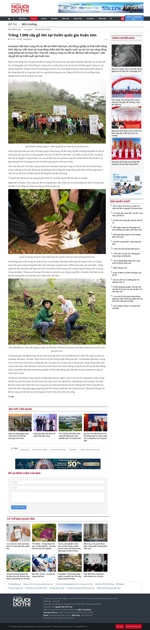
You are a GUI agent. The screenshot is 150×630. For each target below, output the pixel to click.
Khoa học (78, 19)
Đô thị (33, 19)
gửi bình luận (19, 507)
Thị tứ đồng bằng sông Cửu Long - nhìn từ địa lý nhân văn (126, 262)
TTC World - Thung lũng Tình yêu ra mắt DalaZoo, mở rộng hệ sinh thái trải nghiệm (44, 546)
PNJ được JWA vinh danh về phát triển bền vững (44, 434)
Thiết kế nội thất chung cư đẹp (106, 588)
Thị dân (54, 19)
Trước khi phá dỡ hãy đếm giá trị (126, 249)
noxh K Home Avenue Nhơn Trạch (36, 588)
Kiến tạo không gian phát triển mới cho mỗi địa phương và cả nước (18, 435)
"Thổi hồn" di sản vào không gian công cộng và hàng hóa (126, 254)
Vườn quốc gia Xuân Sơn (90, 449)
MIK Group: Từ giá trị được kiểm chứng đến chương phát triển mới (95, 546)
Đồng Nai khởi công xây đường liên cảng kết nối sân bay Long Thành (126, 163)
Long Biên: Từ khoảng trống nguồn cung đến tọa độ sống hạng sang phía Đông (69, 576)
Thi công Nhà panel (14, 584)
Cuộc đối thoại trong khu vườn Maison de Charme (94, 575)
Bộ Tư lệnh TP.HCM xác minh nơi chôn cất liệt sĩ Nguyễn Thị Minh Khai (127, 207)
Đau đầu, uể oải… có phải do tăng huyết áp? (43, 575)
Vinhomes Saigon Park (15, 588)
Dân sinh (22, 19)
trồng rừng (24, 449)
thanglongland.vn (70, 584)
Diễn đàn (102, 19)
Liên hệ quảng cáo (133, 626)
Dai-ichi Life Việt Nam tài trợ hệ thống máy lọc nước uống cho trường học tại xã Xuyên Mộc (95, 437)
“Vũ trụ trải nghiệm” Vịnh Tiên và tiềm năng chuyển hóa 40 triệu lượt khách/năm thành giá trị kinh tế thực (69, 547)
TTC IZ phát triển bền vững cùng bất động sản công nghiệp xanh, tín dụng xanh (70, 435)
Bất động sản (120, 584)
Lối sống (90, 19)
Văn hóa (65, 19)
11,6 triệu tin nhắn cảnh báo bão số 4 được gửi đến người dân (18, 546)
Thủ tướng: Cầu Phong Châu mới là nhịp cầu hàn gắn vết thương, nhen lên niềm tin (126, 102)
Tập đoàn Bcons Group (56, 588)
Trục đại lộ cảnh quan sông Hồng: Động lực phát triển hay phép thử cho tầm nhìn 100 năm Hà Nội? (127, 298)
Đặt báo (120, 626)
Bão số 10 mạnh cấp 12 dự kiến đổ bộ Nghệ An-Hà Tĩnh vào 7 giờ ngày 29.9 (127, 70)
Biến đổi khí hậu (14, 29)
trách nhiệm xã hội (58, 449)
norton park (40, 584)
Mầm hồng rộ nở (120, 268)
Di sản (43, 19)
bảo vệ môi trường (40, 449)
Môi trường (29, 24)
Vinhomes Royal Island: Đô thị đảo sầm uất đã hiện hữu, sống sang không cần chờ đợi (18, 576)
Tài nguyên (28, 29)
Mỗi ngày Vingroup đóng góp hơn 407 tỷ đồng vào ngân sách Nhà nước (127, 228)
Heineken (73, 449)
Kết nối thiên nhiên (42, 29)
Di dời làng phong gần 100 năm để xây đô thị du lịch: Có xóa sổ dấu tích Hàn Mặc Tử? (127, 289)
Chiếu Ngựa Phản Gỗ (79, 588)
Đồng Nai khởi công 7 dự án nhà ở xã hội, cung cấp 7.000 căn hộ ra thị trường (126, 133)
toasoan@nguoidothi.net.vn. (60, 615)
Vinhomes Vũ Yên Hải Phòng (104, 584)
